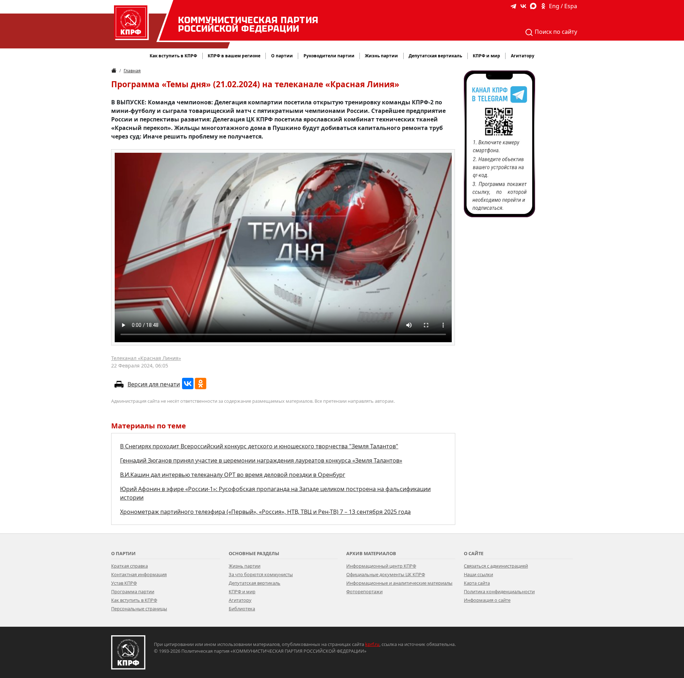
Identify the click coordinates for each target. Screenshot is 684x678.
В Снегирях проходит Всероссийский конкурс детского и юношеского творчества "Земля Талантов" (259, 446)
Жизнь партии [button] (381, 56)
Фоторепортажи (364, 591)
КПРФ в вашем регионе (234, 56)
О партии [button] (282, 56)
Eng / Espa (563, 6)
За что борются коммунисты (261, 574)
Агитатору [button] (522, 56)
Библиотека (242, 608)
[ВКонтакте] (187, 383)
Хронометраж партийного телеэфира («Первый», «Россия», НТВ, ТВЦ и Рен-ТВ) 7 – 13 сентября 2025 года (265, 512)
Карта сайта (477, 583)
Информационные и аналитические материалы (399, 583)
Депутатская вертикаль (254, 583)
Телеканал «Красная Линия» (146, 358)
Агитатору (240, 600)
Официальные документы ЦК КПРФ (385, 574)
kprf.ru (372, 644)
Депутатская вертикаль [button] (435, 56)
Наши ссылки (478, 574)
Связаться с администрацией (496, 566)
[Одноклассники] (200, 383)
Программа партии (132, 591)
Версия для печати (154, 384)
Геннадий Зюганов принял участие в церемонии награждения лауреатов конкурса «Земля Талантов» (261, 460)
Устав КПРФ (124, 583)
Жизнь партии (244, 566)
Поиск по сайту (555, 32)
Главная (132, 71)
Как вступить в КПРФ (173, 56)
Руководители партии (329, 56)
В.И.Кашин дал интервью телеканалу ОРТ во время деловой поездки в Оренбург (232, 475)
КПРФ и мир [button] (486, 56)
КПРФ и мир (242, 591)
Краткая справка (129, 566)
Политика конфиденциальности (499, 591)
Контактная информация (139, 574)
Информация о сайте (487, 600)
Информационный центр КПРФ (381, 566)
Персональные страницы (139, 608)
